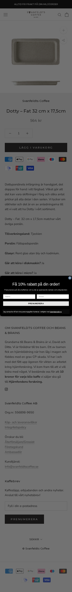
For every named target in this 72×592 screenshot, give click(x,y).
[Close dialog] (70, 278)
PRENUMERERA (36, 303)
